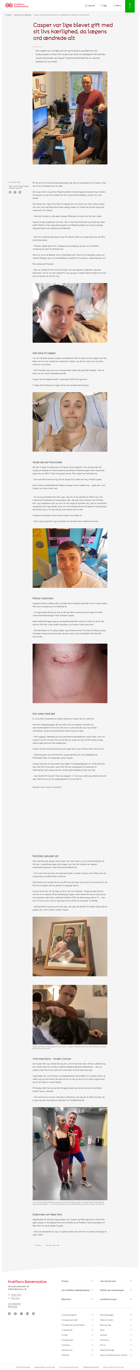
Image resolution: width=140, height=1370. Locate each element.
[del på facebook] (10, 192)
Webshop (65, 1355)
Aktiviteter (104, 1340)
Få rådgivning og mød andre (73, 1325)
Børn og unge (105, 1325)
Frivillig (64, 1335)
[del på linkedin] (20, 192)
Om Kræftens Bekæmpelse (76, 1290)
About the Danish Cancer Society (113, 1355)
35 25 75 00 (16, 1295)
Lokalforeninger (108, 1299)
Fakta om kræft (106, 1320)
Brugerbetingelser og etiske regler (44, 1367)
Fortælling (37, 1245)
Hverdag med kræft (52, 1245)
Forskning (65, 1345)
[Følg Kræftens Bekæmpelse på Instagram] (15, 1313)
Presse (65, 1281)
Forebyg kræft (67, 1340)
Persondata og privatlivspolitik (69, 1367)
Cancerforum (67, 1350)
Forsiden (8, 15)
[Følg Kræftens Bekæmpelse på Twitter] (21, 1313)
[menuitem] (88, 5)
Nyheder (103, 1335)
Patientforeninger (107, 1350)
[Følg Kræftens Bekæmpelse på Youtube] (33, 1313)
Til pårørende (67, 1330)
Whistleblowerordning (23, 1367)
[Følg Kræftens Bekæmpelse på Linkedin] (27, 1313)
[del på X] (15, 192)
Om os (102, 1345)
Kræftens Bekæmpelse (27, 1281)
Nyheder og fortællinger (22, 15)
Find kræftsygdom (69, 1315)
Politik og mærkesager (112, 1290)
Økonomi (66, 1299)
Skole (102, 1330)
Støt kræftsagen (107, 1315)
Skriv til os (15, 1298)
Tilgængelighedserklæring (91, 1367)
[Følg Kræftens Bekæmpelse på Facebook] (9, 1313)
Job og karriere (108, 1281)
